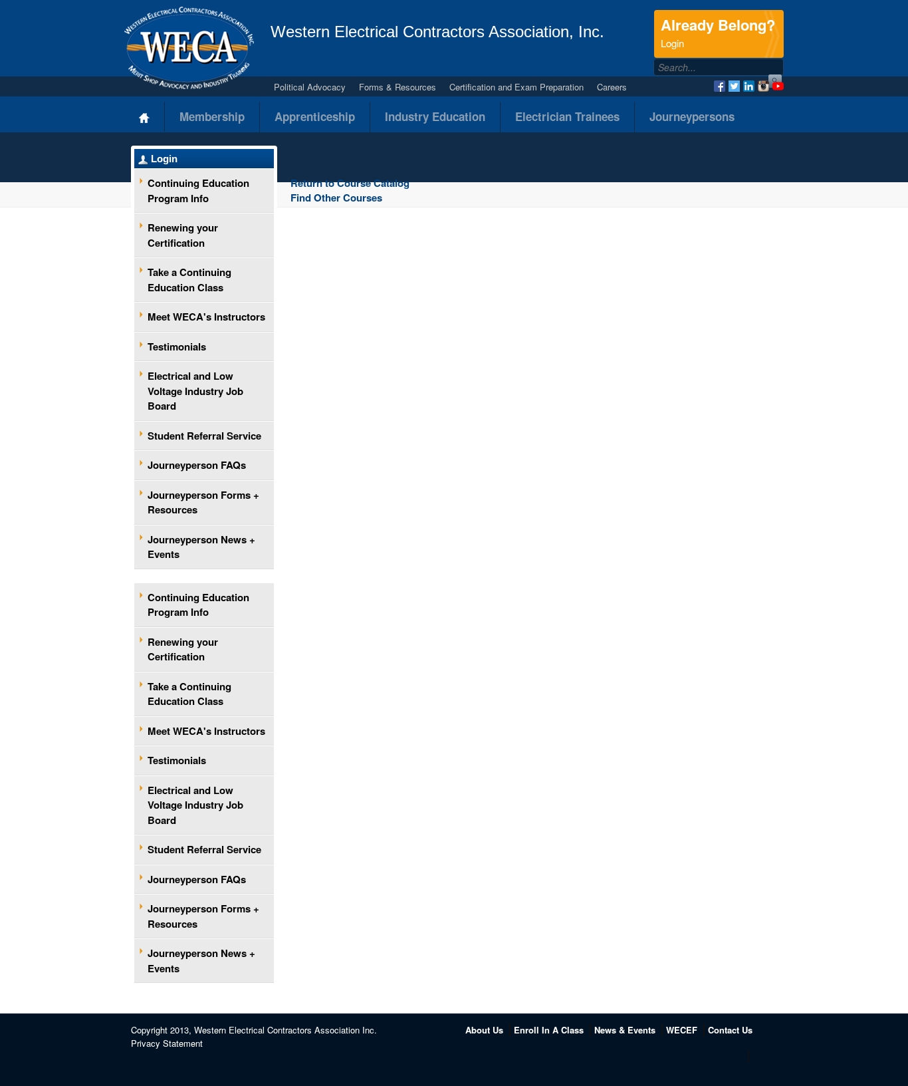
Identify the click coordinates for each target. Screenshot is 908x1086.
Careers (612, 86)
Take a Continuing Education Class (189, 280)
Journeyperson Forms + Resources (203, 502)
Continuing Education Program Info (198, 190)
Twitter (734, 86)
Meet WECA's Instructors (206, 316)
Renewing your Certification (183, 235)
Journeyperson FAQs (197, 465)
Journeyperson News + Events (201, 547)
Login (164, 158)
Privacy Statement (167, 1043)
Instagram (763, 86)
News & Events (624, 1029)
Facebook (719, 86)
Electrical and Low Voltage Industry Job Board (195, 390)
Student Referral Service (204, 435)
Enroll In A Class (549, 1029)
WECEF (681, 1029)
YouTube (778, 86)
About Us (484, 1029)
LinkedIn (748, 86)
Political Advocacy (310, 86)
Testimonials (177, 346)
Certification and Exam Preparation (516, 86)
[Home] (144, 117)
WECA (189, 48)
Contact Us (730, 1029)
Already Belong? (718, 32)
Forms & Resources (397, 86)
